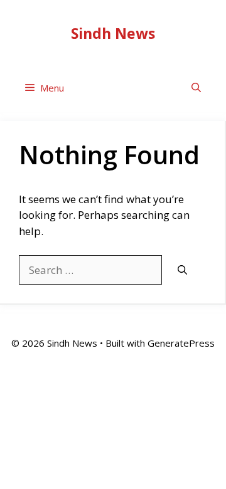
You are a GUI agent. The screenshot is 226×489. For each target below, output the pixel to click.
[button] (196, 88)
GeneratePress (181, 343)
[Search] (182, 270)
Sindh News (113, 33)
